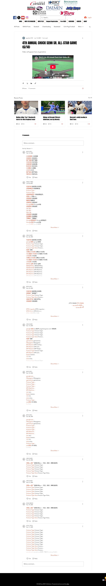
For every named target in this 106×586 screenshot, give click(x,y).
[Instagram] (27, 17)
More (79, 26)
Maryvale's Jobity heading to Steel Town (78, 118)
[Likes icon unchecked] (27, 177)
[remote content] (53, 67)
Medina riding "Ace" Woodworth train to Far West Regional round (25, 118)
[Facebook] (14, 17)
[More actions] (83, 38)
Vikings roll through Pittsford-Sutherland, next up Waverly (51, 118)
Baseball (36, 26)
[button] (90, 26)
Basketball (57, 26)
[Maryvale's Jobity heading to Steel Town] (80, 107)
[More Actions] (83, 152)
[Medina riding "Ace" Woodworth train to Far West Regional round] (26, 107)
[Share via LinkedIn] (31, 83)
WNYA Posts (26, 26)
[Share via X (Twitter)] (27, 83)
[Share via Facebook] (23, 83)
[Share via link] (35, 83)
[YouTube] (23, 17)
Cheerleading (46, 26)
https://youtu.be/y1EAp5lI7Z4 (49, 581)
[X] (18, 17)
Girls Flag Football (69, 26)
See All (90, 97)
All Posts (16, 26)
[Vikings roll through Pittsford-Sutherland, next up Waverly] (53, 107)
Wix (68, 584)
